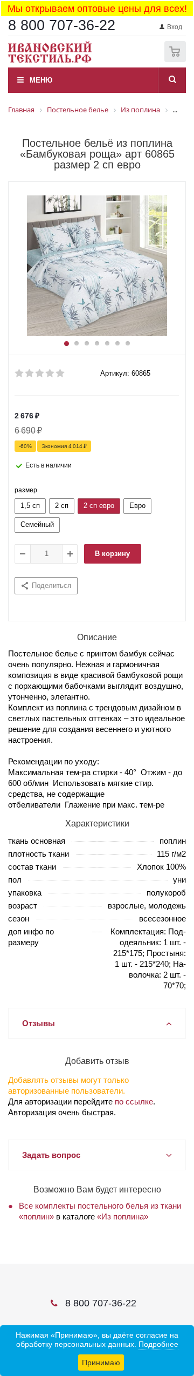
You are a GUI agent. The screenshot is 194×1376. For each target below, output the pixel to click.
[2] (30, 373)
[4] (50, 373)
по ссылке (134, 1101)
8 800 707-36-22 (61, 25)
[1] (20, 373)
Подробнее (158, 1344)
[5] (61, 373)
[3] (40, 373)
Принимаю (101, 1362)
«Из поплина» (122, 1216)
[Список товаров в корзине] (176, 59)
